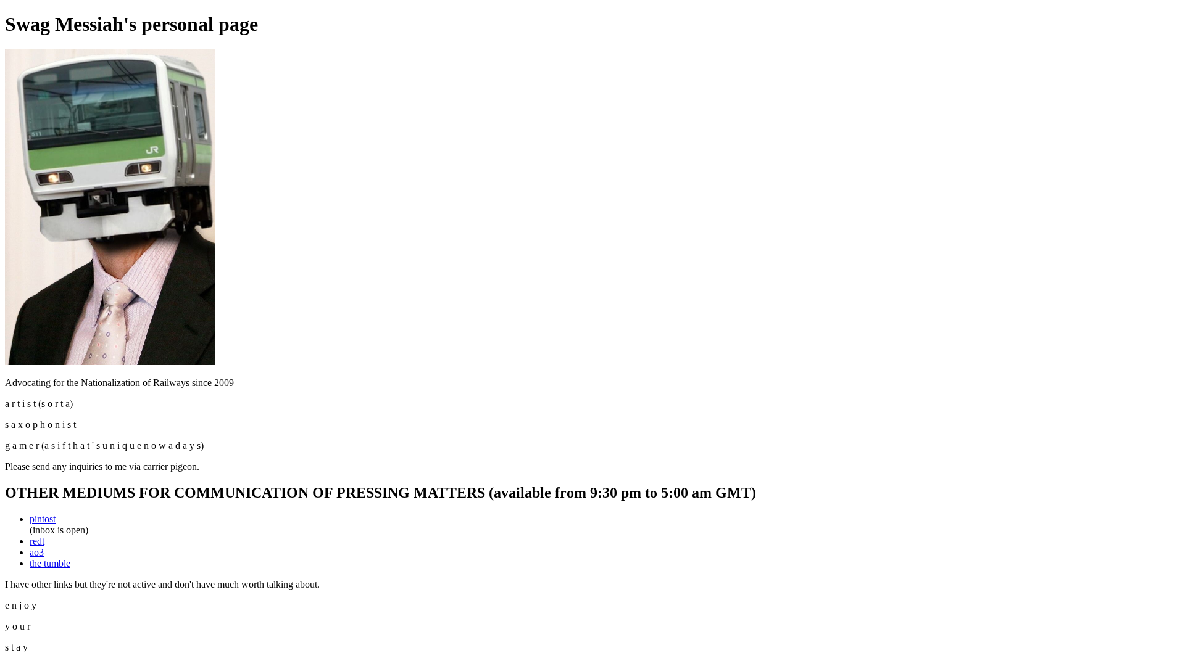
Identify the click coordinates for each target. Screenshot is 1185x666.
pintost (43, 519)
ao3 (37, 552)
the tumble (50, 563)
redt (37, 541)
